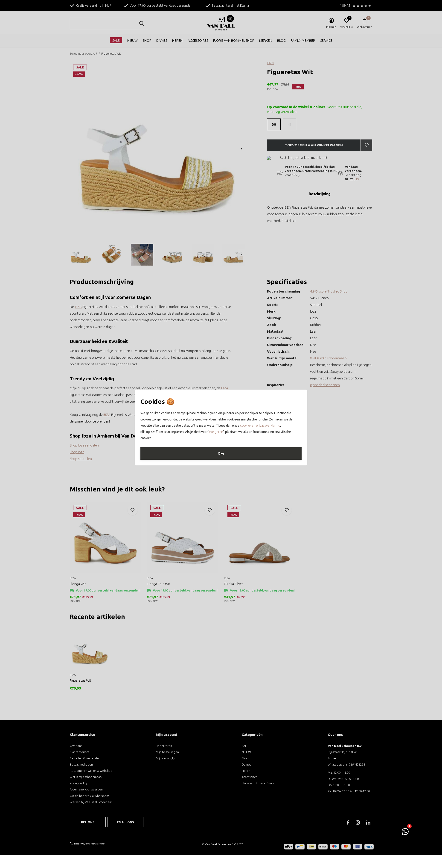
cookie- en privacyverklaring (260, 425)
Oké (221, 453)
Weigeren (216, 432)
